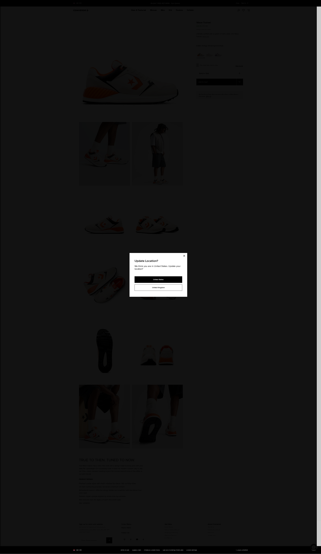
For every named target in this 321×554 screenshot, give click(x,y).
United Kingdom (158, 287)
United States (158, 279)
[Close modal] (185, 255)
